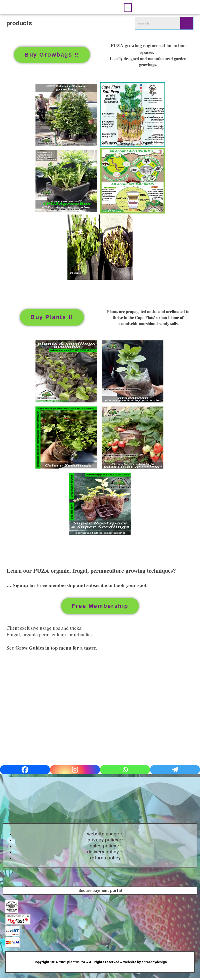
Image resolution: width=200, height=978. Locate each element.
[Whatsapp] (125, 769)
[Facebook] (25, 769)
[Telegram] (175, 769)
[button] (128, 7)
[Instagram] (75, 769)
